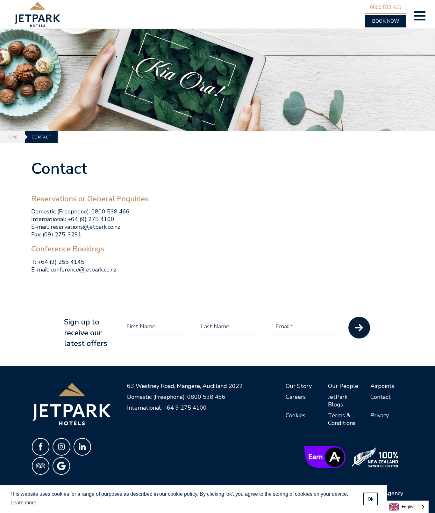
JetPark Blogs (337, 400)
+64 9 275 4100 (185, 408)
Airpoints (382, 386)
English (409, 507)
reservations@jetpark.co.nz (85, 227)
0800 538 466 (110, 211)
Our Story (299, 386)
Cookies (295, 415)
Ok (370, 499)
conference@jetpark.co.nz (83, 269)
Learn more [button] (23, 502)
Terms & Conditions (341, 419)
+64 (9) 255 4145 (61, 262)
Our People (343, 386)
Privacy (379, 415)
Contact (380, 397)
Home (12, 137)
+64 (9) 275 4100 (91, 219)
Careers (296, 397)
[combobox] (407, 507)
